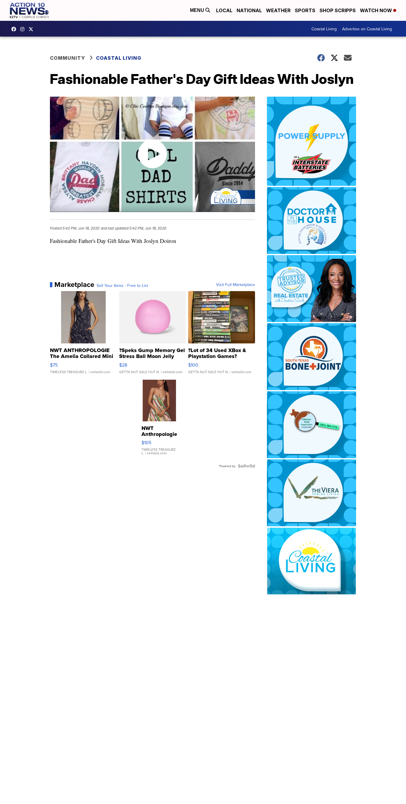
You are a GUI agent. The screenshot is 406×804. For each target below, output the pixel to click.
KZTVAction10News (15, 29)
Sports (305, 10)
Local (224, 10)
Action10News (32, 29)
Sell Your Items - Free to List (122, 285)
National (249, 10)
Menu (197, 10)
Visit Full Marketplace (235, 284)
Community (67, 58)
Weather (278, 10)
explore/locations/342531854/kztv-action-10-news (23, 29)
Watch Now (376, 10)
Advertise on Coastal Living (367, 29)
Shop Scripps (338, 10)
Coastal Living (324, 29)
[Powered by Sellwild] (246, 466)
